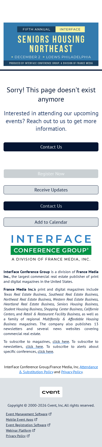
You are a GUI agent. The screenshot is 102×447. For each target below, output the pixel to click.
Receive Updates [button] (51, 190)
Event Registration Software (26, 425)
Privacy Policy (16, 436)
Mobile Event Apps (19, 419)
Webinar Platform (18, 430)
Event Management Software (26, 414)
